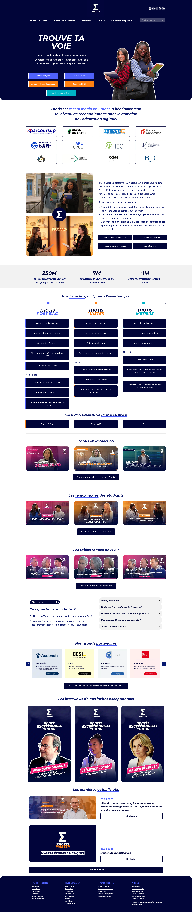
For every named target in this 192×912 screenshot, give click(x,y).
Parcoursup (36, 891)
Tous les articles (96, 870)
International (36, 889)
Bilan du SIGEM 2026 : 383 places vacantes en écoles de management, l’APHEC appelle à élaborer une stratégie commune (131, 806)
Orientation (35, 886)
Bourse (67, 898)
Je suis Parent (79, 76)
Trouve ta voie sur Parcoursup (114, 237)
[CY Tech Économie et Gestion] (112, 663)
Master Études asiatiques (115, 853)
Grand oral (35, 894)
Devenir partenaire (138, 894)
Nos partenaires (137, 891)
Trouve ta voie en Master (150, 237)
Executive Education (105, 889)
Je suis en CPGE (79, 84)
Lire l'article (131, 816)
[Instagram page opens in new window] (150, 8)
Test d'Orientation (38, 898)
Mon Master (69, 901)
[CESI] (80, 663)
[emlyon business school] (145, 663)
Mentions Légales (138, 898)
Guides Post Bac (37, 896)
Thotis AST (69, 889)
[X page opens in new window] (160, 8)
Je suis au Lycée (43, 76)
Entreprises (102, 891)
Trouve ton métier (150, 246)
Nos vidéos (136, 886)
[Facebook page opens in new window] (156, 8)
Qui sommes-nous (138, 896)
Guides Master (70, 903)
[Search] (163, 20)
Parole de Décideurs (105, 896)
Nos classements (138, 889)
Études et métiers (104, 886)
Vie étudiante (69, 896)
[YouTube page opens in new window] (153, 8)
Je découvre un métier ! (61, 93)
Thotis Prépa (69, 886)
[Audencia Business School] (47, 663)
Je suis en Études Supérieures (43, 84)
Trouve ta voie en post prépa (115, 246)
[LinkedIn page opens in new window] (163, 8)
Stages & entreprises (105, 894)
